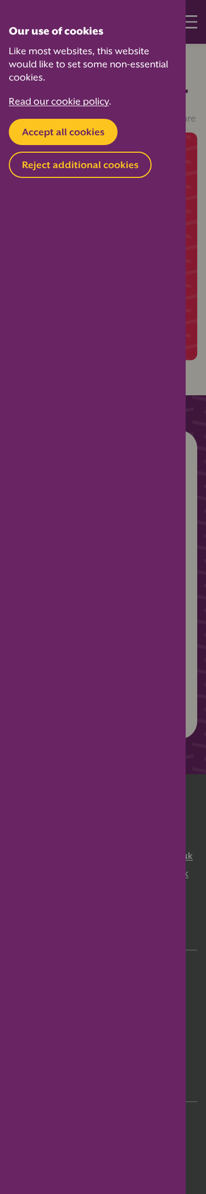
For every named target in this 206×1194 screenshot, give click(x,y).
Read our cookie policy (59, 101)
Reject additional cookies (80, 164)
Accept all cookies (63, 131)
